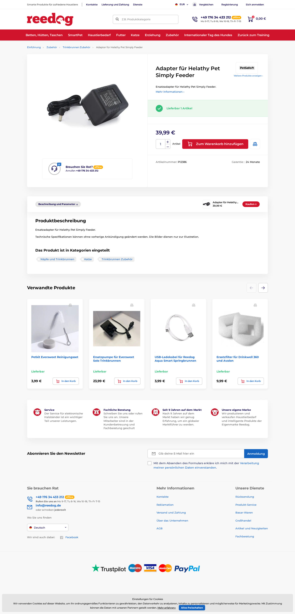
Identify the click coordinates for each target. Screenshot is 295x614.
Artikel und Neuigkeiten (251, 528)
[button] (263, 288)
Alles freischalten (192, 607)
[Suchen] (117, 19)
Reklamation (165, 504)
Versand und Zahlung (171, 512)
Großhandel (243, 520)
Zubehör (52, 47)
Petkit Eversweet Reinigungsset (54, 357)
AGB (160, 528)
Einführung (34, 47)
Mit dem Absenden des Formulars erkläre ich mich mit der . (206, 465)
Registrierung (229, 4)
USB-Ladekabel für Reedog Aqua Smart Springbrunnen (175, 358)
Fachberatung (244, 536)
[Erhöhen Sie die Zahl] (167, 141)
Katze (88, 259)
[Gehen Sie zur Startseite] (50, 19)
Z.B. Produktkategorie (136, 19)
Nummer (160, 144)
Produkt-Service (245, 504)
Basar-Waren (244, 512)
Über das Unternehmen (172, 520)
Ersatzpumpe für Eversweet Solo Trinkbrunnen (113, 358)
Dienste (137, 4)
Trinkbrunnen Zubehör (76, 47)
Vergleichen (206, 4)
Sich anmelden (255, 4)
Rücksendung (244, 496)
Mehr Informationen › (170, 91)
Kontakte (92, 4)
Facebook (71, 537)
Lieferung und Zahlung (115, 4)
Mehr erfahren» (167, 607)
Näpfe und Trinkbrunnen (57, 259)
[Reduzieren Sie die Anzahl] (167, 146)
